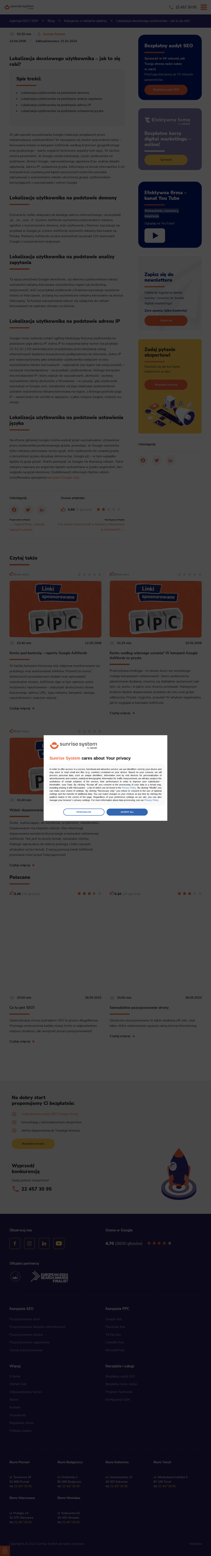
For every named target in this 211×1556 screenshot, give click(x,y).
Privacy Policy (129, 787)
